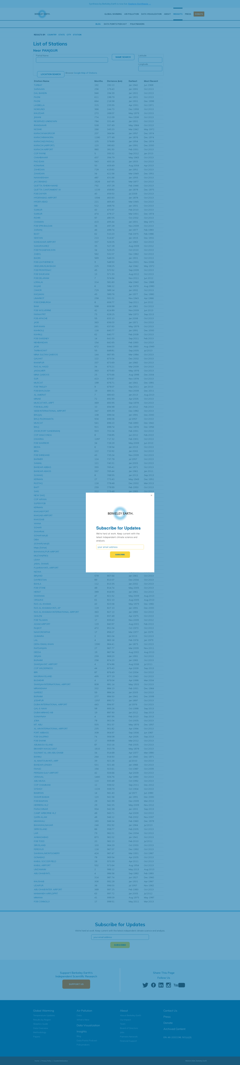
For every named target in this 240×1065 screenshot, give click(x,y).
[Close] (151, 495)
